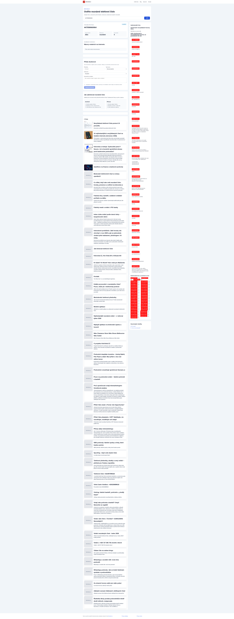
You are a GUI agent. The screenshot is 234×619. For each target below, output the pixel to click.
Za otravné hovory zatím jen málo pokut (107, 583)
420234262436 (134, 309)
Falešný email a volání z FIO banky (106, 207)
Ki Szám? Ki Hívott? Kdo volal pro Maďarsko (109, 262)
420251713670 (134, 292)
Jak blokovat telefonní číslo (103, 248)
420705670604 (134, 314)
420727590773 (134, 281)
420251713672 (144, 312)
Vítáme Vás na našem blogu (103, 550)
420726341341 (144, 284)
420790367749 (134, 298)
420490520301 (134, 290)
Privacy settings (125, 616)
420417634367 (134, 311)
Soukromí (145, 1)
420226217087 (134, 308)
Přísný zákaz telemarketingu (103, 429)
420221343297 (134, 317)
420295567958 (144, 311)
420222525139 (134, 293)
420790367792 (134, 282)
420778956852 (134, 301)
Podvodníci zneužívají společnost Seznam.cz (109, 370)
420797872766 (134, 287)
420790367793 (145, 278)
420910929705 (144, 298)
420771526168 (144, 303)
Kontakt (149, 1)
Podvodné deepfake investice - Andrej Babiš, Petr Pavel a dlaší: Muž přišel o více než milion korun (109, 356)
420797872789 (144, 300)
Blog (141, 1)
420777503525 (134, 304)
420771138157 (134, 312)
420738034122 (144, 287)
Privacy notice (139, 616)
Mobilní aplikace (99, 307)
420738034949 (144, 306)
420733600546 (134, 297)
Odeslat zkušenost (89, 87)
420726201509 (137, 279)
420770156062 (144, 290)
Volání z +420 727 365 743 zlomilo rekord (108, 543)
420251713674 (144, 301)
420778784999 (134, 278)
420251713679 (144, 314)
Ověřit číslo (136, 1)
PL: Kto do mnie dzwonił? (135, 327)
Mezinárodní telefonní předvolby (105, 297)
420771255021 (144, 289)
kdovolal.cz (110, 616)
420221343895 (134, 316)
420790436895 (144, 297)
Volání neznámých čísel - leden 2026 (106, 533)
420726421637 (144, 282)
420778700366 (134, 306)
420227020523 (134, 289)
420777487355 (144, 308)
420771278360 (144, 281)
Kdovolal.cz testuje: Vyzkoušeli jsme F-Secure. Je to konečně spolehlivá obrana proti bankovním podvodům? (108, 149)
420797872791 (144, 309)
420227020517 (144, 293)
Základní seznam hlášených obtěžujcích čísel (109, 591)
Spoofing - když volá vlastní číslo (105, 453)
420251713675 (144, 316)
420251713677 (144, 304)
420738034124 (144, 292)
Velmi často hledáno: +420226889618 (106, 484)
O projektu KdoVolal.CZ (102, 343)
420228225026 (144, 295)
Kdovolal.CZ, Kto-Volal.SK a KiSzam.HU (107, 255)
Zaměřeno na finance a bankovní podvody (108, 167)
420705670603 (134, 303)
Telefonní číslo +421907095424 (104, 474)
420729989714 (134, 284)
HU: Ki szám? (133, 326)
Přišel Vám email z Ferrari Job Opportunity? (109, 405)
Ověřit (147, 18)
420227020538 (134, 295)
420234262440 (134, 300)
